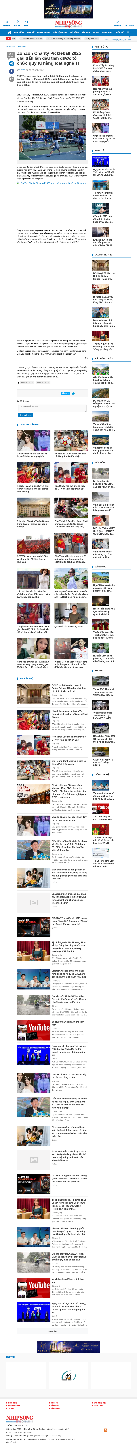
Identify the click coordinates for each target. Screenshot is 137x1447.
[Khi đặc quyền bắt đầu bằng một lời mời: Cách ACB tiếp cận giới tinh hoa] (100, 232)
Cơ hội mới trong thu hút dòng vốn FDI (39, 39)
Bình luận (10, 55)
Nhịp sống (55, 721)
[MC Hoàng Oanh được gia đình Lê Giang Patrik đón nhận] (33, 770)
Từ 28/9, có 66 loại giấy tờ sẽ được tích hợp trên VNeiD (69, 1407)
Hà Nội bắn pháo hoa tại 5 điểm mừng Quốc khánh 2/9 (104, 612)
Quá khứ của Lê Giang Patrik (69, 626)
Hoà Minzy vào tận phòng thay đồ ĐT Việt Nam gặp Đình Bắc (69, 487)
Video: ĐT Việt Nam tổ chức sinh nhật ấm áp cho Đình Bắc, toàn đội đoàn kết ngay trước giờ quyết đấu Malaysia (70, 665)
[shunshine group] (68, 9)
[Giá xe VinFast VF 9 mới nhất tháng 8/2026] (100, 752)
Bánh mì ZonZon (27, 382)
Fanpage (6, 25)
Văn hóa (55, 1363)
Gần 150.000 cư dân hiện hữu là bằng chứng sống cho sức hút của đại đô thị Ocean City (104, 380)
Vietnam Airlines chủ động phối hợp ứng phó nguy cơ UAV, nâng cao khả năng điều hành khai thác (69, 974)
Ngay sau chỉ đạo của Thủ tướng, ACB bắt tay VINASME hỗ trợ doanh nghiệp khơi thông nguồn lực (69, 1050)
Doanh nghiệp (57, 695)
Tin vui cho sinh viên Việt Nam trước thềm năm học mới (103, 864)
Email (26, 25)
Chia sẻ (66, 393)
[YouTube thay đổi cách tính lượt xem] (33, 1030)
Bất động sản (104, 358)
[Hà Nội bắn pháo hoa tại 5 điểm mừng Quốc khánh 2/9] (100, 601)
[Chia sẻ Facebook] (11, 71)
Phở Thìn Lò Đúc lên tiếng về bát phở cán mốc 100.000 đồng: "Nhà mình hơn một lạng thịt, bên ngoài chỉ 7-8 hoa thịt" (71, 524)
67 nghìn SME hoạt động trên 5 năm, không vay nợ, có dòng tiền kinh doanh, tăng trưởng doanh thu (103, 219)
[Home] (11, 63)
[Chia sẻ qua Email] (11, 79)
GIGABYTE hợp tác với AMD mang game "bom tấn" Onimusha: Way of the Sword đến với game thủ (69, 921)
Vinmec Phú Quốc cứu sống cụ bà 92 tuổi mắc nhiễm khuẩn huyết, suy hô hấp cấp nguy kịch (103, 555)
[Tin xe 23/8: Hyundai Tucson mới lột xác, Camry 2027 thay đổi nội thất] (33, 1389)
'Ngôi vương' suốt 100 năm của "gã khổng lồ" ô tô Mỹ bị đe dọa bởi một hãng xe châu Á (103, 716)
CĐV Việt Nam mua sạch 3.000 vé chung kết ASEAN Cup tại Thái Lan (32, 559)
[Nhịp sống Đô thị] (68, 23)
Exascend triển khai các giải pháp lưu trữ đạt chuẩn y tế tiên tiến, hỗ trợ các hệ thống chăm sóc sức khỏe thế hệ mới (69, 898)
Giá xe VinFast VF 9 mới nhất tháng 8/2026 (103, 763)
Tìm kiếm (117, 25)
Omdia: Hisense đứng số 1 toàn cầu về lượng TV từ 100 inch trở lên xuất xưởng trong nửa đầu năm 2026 (70, 1336)
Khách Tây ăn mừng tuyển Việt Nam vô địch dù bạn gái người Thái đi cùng (32, 489)
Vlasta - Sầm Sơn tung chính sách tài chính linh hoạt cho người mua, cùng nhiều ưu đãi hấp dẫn (104, 427)
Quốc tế (54, 882)
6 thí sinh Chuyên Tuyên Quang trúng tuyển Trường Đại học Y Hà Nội (33, 524)
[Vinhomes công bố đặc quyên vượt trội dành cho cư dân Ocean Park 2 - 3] (100, 440)
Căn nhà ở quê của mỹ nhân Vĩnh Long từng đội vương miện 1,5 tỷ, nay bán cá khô (33, 594)
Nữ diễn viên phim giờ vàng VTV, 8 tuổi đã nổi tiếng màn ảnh (104, 659)
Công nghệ (56, 981)
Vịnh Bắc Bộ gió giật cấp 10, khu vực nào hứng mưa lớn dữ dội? (103, 508)
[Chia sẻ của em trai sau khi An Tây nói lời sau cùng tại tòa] (33, 826)
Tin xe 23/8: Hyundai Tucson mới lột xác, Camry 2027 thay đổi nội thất (68, 1383)
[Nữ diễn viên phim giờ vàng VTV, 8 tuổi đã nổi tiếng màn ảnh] (100, 648)
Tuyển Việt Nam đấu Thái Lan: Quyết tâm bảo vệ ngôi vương (103, 635)
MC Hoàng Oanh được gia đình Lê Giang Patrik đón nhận (70, 455)
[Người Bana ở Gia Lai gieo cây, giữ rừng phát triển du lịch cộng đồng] (33, 1365)
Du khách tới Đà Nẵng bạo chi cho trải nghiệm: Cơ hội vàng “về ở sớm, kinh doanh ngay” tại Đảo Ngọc (104, 404)
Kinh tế (54, 1059)
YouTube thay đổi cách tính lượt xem (68, 1023)
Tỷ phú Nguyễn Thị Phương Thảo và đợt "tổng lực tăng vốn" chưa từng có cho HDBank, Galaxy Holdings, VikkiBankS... (69, 947)
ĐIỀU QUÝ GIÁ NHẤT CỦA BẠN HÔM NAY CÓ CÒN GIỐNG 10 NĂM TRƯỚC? (104, 531)
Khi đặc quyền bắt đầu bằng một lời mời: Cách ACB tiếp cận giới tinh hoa (103, 243)
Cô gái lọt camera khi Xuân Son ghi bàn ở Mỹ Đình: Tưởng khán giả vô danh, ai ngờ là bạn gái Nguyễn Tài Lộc (33, 629)
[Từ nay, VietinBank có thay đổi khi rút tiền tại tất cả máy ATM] (100, 185)
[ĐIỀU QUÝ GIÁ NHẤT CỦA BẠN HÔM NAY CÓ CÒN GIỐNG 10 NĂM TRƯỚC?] (100, 520)
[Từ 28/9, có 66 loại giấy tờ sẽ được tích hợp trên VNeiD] (33, 1415)
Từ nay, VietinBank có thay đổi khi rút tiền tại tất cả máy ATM (103, 196)
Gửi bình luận (26, 415)
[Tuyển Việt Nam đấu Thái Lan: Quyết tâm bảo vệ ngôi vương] (100, 624)
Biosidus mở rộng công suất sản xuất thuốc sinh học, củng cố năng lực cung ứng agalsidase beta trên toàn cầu (69, 874)
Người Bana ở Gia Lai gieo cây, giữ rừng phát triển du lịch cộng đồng (69, 1357)
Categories (129, 25)
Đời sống (55, 1006)
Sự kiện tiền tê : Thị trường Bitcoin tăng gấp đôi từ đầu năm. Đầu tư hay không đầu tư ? (96, 39)
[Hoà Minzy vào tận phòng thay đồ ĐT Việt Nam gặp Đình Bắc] (33, 745)
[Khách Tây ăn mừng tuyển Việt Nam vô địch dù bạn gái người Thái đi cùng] (33, 720)
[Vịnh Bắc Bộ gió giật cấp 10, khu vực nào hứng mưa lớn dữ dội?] (100, 497)
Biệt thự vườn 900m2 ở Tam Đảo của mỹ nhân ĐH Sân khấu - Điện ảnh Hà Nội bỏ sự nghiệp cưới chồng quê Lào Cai (71, 594)
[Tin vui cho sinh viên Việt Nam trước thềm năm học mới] (100, 853)
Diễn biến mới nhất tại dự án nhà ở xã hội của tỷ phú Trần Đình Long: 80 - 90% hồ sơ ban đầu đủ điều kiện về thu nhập (69, 845)
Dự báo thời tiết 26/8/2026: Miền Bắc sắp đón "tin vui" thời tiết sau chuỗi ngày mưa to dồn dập (69, 999)
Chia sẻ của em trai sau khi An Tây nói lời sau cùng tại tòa (32, 455)
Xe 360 (54, 1390)
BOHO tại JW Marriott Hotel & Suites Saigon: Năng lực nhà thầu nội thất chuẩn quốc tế (69, 688)
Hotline (17, 25)
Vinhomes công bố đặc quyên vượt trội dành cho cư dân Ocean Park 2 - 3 (103, 451)
